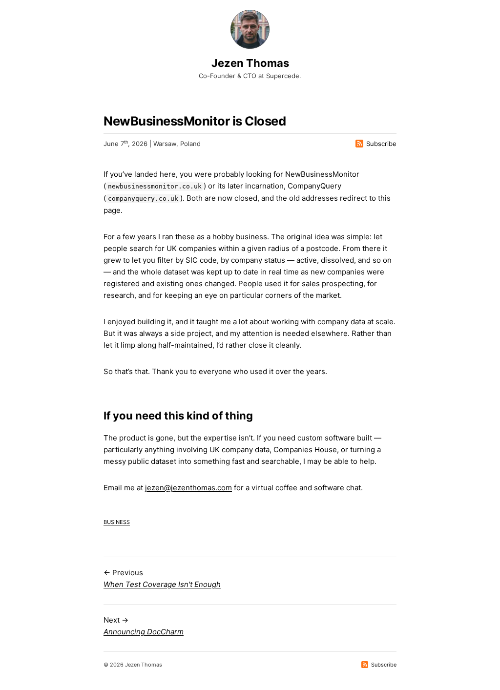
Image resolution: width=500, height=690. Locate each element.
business (117, 521)
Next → (144, 625)
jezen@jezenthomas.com (188, 487)
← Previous (162, 578)
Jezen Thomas (250, 63)
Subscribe (381, 143)
